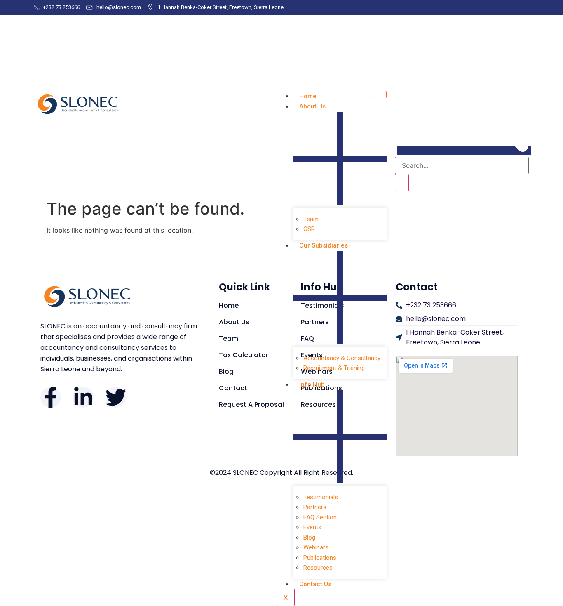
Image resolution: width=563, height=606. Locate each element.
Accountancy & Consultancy (341, 358)
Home (308, 96)
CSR (309, 229)
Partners (314, 507)
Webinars (315, 547)
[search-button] (402, 182)
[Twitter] (116, 397)
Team (311, 219)
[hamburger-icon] (380, 94)
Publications (319, 557)
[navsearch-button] (464, 150)
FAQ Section (320, 517)
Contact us (315, 584)
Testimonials (320, 497)
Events (312, 527)
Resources (318, 567)
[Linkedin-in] (83, 397)
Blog (309, 537)
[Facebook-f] (50, 397)
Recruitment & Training (334, 368)
